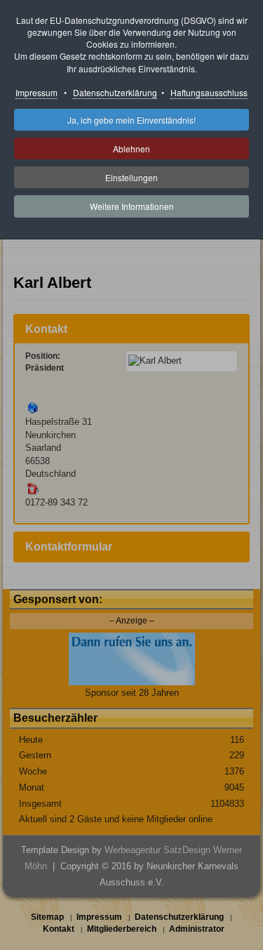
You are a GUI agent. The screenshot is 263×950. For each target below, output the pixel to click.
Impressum (36, 92)
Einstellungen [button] (131, 177)
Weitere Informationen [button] (132, 206)
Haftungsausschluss (209, 92)
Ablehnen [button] (131, 148)
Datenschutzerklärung (115, 92)
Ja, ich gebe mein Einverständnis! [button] (131, 120)
